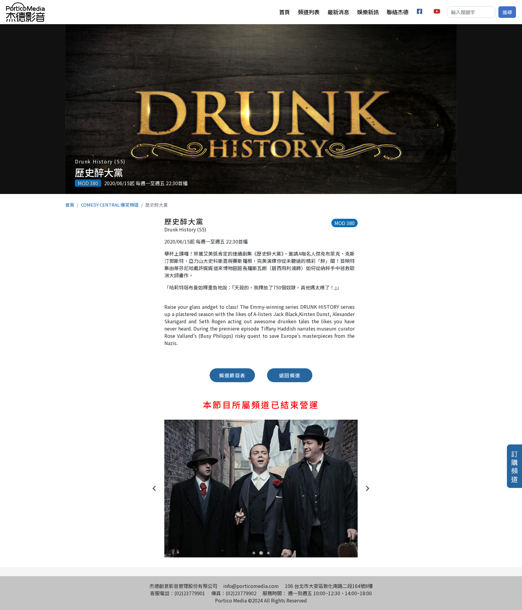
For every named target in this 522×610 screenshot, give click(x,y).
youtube (437, 12)
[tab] (254, 553)
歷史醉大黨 (99, 172)
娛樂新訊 (368, 12)
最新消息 (338, 12)
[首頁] (25, 6)
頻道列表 (309, 12)
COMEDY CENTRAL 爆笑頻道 (110, 205)
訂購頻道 (514, 466)
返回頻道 (289, 375)
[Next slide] (367, 488)
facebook (420, 12)
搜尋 (507, 12)
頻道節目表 (232, 375)
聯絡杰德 (397, 12)
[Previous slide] (155, 488)
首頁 (284, 12)
